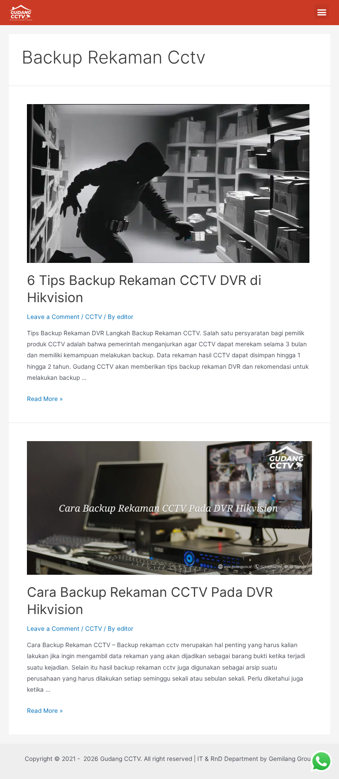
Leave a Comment (53, 316)
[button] (321, 11)
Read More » (45, 398)
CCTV (93, 316)
